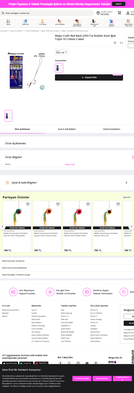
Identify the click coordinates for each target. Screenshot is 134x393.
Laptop (93, 326)
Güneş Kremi (95, 332)
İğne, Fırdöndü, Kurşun (50, 31)
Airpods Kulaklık (67, 323)
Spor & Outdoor (16, 31)
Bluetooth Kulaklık (67, 332)
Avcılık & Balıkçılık (32, 31)
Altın (62, 310)
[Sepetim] (119, 13)
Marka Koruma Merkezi (10, 310)
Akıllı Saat (64, 319)
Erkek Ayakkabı (66, 335)
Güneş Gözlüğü (96, 319)
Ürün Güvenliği (37, 329)
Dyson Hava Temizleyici (99, 335)
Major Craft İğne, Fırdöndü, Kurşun (75, 31)
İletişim (4, 316)
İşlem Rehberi (37, 323)
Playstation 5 (65, 326)
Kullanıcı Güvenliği (38, 326)
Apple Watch (65, 329)
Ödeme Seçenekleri (39, 316)
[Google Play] (26, 364)
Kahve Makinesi (96, 338)
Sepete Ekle (91, 77)
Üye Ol (34, 310)
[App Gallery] (41, 364)
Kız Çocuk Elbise (96, 313)
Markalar (5, 313)
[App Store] (10, 364)
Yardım (34, 313)
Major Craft (70, 164)
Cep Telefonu (66, 341)
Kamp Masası (95, 341)
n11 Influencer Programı (40, 341)
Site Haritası (36, 332)
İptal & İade (36, 319)
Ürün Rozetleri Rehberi (40, 338)
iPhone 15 (94, 310)
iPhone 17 (94, 316)
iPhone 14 (64, 316)
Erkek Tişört (65, 338)
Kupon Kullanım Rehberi (40, 335)
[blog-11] (115, 363)
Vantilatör (94, 329)
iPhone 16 (94, 323)
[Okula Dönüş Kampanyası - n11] (67, 4)
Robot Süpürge (66, 313)
